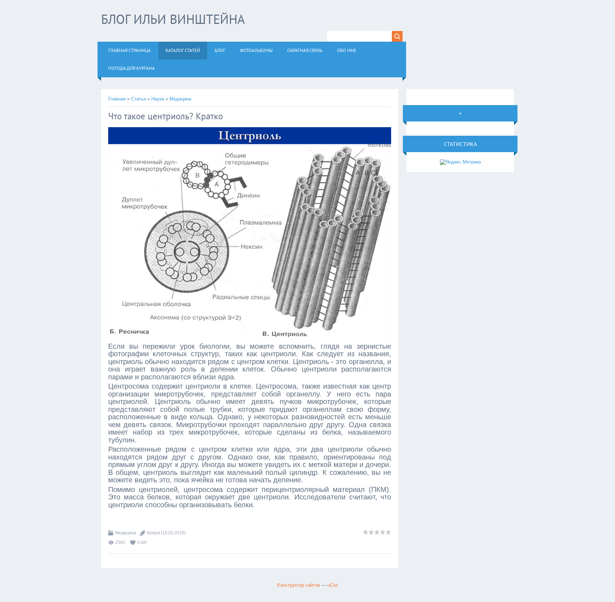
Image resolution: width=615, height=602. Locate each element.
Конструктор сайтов (298, 585)
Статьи (138, 99)
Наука (157, 99)
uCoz (332, 585)
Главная (117, 99)
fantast (153, 532)
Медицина (180, 99)
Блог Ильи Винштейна (173, 19)
